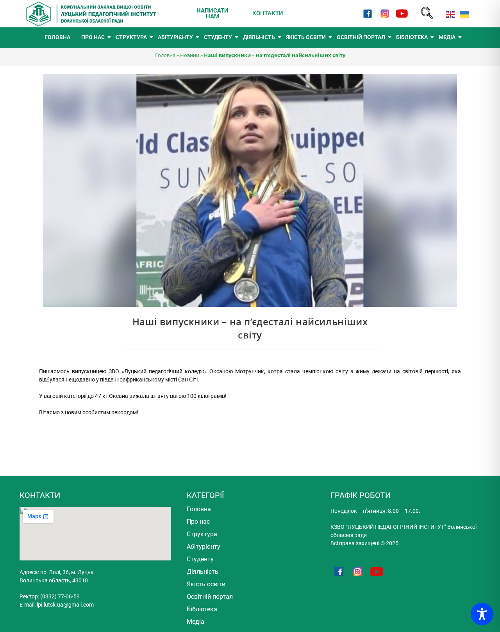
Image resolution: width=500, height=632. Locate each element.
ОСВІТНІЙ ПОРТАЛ (361, 37)
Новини (189, 55)
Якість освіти (206, 584)
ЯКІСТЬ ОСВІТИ (306, 37)
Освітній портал (210, 596)
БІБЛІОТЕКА (412, 37)
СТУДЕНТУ (218, 37)
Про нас (198, 521)
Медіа (195, 621)
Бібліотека (202, 609)
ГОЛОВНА (57, 37)
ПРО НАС (93, 37)
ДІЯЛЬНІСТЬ (259, 37)
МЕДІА (447, 37)
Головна (165, 55)
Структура (202, 534)
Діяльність (202, 571)
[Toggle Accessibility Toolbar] (482, 614)
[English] (449, 13)
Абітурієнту (203, 546)
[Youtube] (402, 13)
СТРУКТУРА (131, 37)
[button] (427, 13)
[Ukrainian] (463, 13)
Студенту (200, 559)
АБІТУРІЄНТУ (175, 37)
